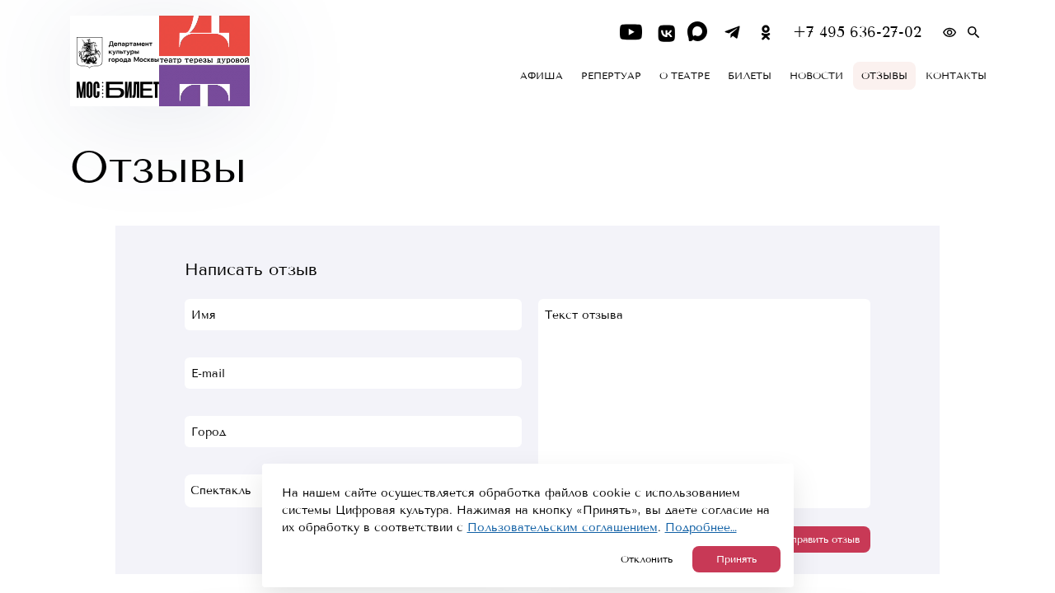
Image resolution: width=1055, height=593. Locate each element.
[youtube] (631, 32)
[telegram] (732, 32)
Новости (816, 76)
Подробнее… (701, 528)
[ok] (766, 32)
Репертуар (611, 76)
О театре (684, 76)
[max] (698, 32)
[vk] (665, 32)
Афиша (541, 76)
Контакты (956, 76)
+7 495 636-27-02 (857, 32)
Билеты (749, 76)
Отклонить (647, 559)
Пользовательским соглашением (562, 528)
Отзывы (884, 76)
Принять (736, 559)
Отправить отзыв (819, 539)
